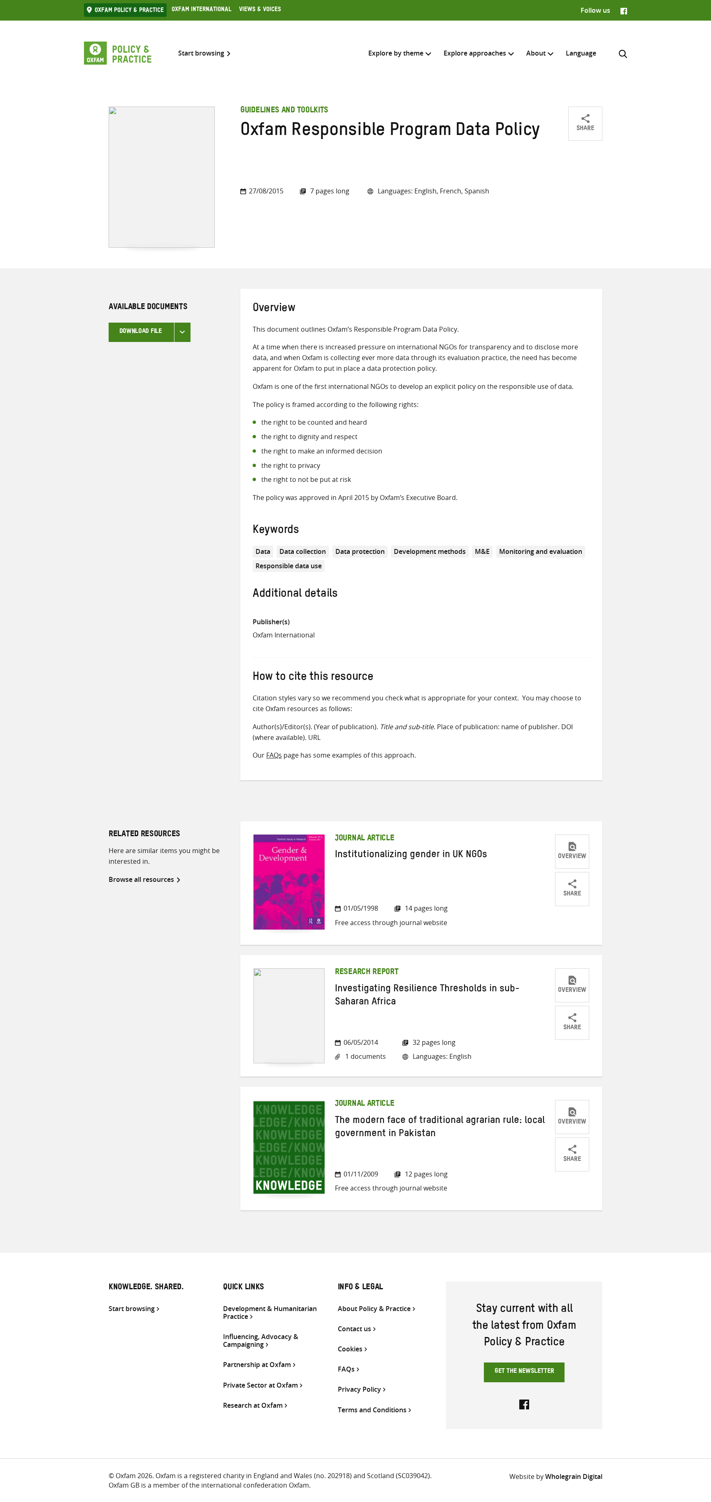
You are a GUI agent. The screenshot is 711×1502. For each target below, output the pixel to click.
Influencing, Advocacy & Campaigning (260, 1341)
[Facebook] (623, 10)
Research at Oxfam (253, 1405)
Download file (140, 332)
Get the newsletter (524, 1372)
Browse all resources (141, 879)
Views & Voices (260, 10)
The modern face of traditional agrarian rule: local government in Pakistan (440, 1128)
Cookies (350, 1349)
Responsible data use (289, 565)
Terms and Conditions (372, 1410)
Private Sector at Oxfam (260, 1385)
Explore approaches (475, 53)
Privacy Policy (359, 1389)
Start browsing (201, 53)
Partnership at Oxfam (257, 1365)
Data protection (360, 551)
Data (263, 551)
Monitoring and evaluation (540, 551)
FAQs (274, 755)
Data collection (302, 551)
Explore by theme (395, 53)
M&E (482, 551)
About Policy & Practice (374, 1309)
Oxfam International (201, 10)
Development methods (430, 551)
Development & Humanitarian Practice (270, 1313)
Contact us (354, 1329)
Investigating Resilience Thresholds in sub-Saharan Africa (427, 997)
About (536, 53)
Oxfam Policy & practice (129, 11)
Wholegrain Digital (573, 1476)
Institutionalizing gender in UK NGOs (411, 855)
